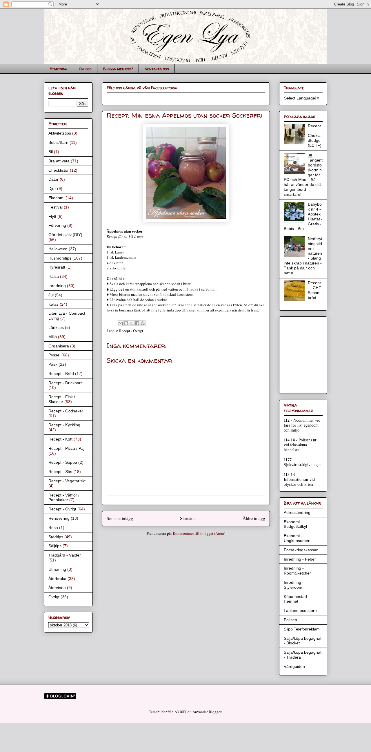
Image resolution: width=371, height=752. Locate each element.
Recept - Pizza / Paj (66, 448)
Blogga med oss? (118, 68)
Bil (50, 151)
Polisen (290, 619)
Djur (52, 188)
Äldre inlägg (254, 518)
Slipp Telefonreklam (302, 629)
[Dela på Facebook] (137, 323)
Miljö (52, 336)
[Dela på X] (131, 323)
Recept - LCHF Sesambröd (314, 290)
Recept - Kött (60, 439)
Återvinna (57, 587)
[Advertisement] (301, 353)
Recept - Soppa (62, 462)
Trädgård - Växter (64, 555)
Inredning (57, 285)
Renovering (59, 518)
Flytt (52, 216)
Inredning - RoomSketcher (297, 570)
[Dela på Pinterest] (143, 323)
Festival (55, 207)
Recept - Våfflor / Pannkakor (63, 497)
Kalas (53, 304)
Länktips (56, 327)
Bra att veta (59, 161)
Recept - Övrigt (131, 330)
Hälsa (53, 276)
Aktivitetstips (59, 133)
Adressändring (297, 512)
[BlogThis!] (126, 323)
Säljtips (54, 545)
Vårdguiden (294, 666)
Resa (53, 527)
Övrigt (53, 597)
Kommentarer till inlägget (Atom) (199, 533)
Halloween (58, 249)
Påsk (52, 364)
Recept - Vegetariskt (67, 481)
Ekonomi (56, 197)
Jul (51, 295)
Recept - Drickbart (65, 382)
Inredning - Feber (300, 559)
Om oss (85, 68)
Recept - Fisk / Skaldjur (61, 399)
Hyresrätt (56, 267)
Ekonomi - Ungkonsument (298, 538)
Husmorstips (59, 258)
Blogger (215, 711)
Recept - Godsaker (65, 411)
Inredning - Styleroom (294, 585)
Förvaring (57, 225)
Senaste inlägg (120, 518)
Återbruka (57, 578)
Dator (53, 179)
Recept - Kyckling (64, 425)
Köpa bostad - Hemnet (297, 599)
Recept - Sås (60, 471)
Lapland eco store (300, 610)
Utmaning (57, 569)
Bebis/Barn (58, 142)
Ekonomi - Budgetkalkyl (295, 524)
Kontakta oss (157, 68)
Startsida (58, 68)
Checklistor (58, 170)
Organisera (58, 346)
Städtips (55, 536)
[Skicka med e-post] (120, 323)
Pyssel (54, 355)
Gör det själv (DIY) (65, 234)
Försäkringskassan (301, 550)
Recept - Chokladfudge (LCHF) (314, 136)
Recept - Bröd (61, 373)
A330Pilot (182, 711)
